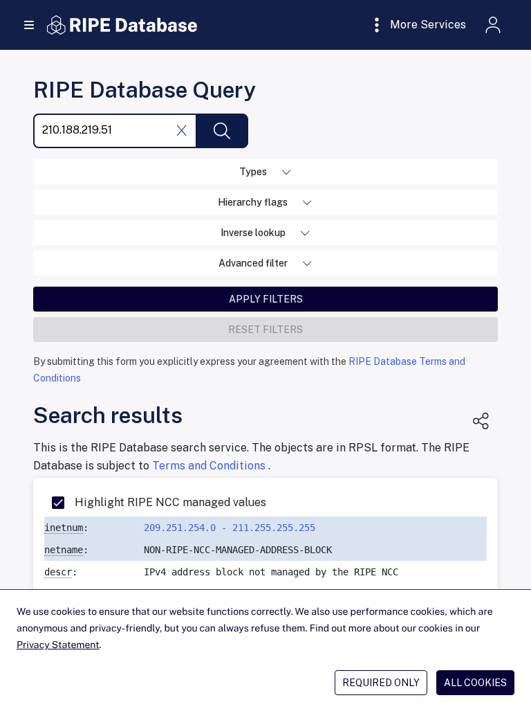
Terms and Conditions (210, 465)
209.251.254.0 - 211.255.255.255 (229, 527)
